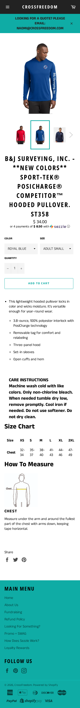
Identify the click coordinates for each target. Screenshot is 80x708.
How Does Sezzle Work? (21, 640)
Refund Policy (14, 619)
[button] (40, 226)
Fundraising (13, 612)
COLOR (8, 238)
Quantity (10, 258)
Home (8, 597)
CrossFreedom (40, 7)
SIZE (42, 238)
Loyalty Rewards (16, 648)
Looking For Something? (22, 626)
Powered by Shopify (45, 685)
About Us (11, 605)
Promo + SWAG (15, 633)
